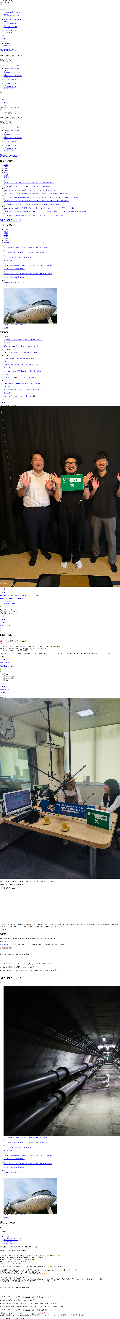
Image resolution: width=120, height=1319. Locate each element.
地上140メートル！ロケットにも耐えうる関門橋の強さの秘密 (26, 252)
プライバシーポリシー (7, 45)
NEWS (6, 944)
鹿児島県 (6, 178)
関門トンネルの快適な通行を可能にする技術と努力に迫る (25, 247)
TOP (1, 944)
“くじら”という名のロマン (15, 326)
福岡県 (6, 166)
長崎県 (6, 172)
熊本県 (6, 174)
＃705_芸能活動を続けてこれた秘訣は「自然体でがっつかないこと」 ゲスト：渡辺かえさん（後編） (41, 197)
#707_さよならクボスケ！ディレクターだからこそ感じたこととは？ (30, 190)
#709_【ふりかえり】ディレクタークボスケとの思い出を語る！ (29, 183)
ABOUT (6, 1235)
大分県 (6, 170)
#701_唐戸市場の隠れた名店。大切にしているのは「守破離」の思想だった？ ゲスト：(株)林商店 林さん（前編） (45, 211)
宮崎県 (6, 176)
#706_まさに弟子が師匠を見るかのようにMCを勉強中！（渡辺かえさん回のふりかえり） (37, 193)
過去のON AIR (9, 155)
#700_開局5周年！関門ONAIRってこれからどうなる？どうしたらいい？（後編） (34, 215)
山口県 (6, 165)
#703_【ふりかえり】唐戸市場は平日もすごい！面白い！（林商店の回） (31, 204)
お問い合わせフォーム (14, 1238)
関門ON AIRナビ (10, 220)
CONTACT (7, 1236)
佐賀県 (6, 168)
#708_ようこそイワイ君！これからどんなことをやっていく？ (28, 186)
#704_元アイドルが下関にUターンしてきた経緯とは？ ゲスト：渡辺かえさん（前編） (36, 201)
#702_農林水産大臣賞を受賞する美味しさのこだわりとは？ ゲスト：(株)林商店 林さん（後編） (40, 208)
